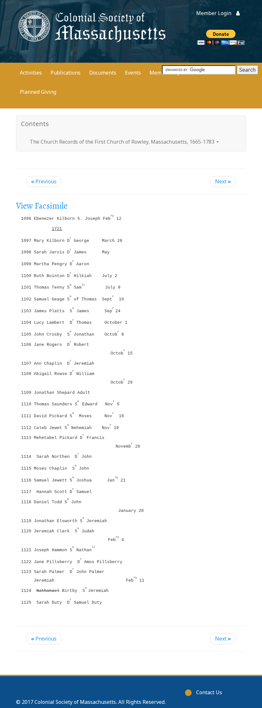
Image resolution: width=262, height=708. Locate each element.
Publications (65, 72)
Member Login (213, 13)
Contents (35, 123)
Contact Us (209, 692)
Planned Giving (38, 91)
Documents (102, 72)
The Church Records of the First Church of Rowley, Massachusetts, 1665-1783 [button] (123, 141)
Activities (31, 72)
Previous (44, 181)
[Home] (91, 25)
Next (223, 181)
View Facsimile (41, 205)
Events (133, 72)
